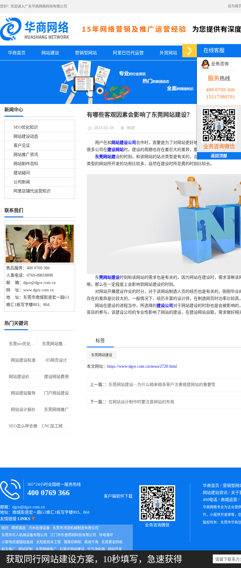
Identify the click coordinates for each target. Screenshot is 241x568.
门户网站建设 (56, 393)
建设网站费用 (56, 376)
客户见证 (22, 145)
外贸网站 (168, 53)
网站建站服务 (23, 393)
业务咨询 (219, 63)
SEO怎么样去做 (23, 426)
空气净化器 (96, 549)
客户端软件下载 (118, 496)
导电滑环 (106, 535)
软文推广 (8, 549)
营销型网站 (86, 53)
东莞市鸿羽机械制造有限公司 (75, 528)
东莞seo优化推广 (23, 344)
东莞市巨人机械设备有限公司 (24, 535)
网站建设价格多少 (23, 376)
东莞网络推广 (56, 409)
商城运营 (229, 500)
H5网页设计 (56, 360)
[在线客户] (189, 50)
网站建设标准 (23, 360)
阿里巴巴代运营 (128, 53)
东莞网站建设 (101, 355)
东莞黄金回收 (112, 542)
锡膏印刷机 (72, 542)
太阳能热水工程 (48, 542)
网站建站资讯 (215, 492)
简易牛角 (91, 542)
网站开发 (115, 549)
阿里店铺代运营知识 (32, 191)
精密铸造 (18, 528)
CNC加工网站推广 (56, 426)
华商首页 (17, 53)
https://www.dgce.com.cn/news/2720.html (142, 366)
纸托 (5, 528)
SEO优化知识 (26, 127)
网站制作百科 (26, 164)
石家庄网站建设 (72, 549)
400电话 (210, 500)
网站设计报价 (23, 409)
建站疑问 (22, 173)
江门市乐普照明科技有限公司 (73, 535)
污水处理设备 (39, 528)
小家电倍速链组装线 (17, 542)
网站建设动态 (26, 136)
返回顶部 (219, 156)
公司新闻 (22, 182)
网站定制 (26, 549)
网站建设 (50, 53)
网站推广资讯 (26, 154)
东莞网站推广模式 (56, 344)
